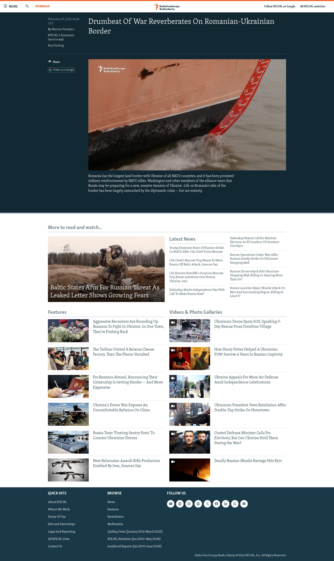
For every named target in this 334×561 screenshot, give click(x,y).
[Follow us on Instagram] (189, 503)
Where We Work (59, 509)
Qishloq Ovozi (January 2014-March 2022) (135, 531)
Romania (43, 6)
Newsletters (115, 516)
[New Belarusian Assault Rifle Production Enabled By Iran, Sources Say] (68, 469)
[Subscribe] (244, 503)
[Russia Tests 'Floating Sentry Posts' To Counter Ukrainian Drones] (68, 442)
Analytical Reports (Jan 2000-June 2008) (134, 546)
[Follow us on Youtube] (170, 503)
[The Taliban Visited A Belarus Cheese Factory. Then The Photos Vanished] (68, 358)
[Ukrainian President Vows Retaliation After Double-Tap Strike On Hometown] (189, 414)
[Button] (54, 63)
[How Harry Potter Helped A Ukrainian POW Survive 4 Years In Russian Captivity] (189, 358)
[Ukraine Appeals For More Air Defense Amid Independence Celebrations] (189, 386)
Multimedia (115, 524)
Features (113, 509)
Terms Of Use (57, 516)
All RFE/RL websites (312, 6)
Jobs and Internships (61, 524)
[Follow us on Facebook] (216, 503)
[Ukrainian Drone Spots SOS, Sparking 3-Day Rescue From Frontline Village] (189, 330)
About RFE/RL (57, 502)
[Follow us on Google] (198, 503)
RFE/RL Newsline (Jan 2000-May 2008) (134, 538)
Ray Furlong (56, 45)
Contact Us (55, 546)
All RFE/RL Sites (59, 538)
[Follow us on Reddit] (179, 503)
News (111, 502)
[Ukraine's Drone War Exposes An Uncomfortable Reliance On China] (68, 414)
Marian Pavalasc (63, 29)
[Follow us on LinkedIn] (225, 503)
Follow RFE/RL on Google (279, 6)
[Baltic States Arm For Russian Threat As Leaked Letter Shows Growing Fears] (106, 269)
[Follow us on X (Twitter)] (207, 503)
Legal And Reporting (61, 531)
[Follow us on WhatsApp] (235, 503)
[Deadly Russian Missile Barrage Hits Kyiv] (189, 469)
